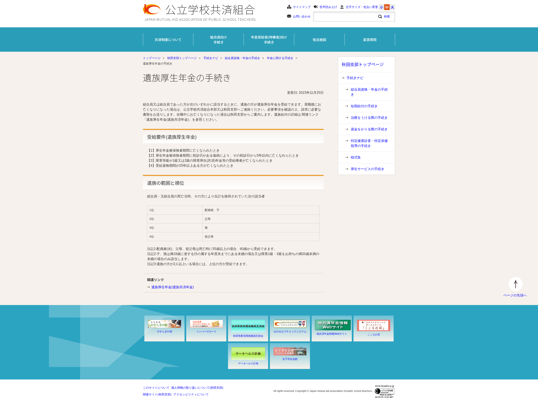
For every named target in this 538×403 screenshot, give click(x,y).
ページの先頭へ (515, 295)
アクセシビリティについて (191, 394)
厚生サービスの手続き (367, 169)
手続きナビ (210, 58)
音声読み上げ (328, 7)
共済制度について (168, 39)
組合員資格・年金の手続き (242, 58)
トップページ (152, 58)
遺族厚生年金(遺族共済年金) (172, 287)
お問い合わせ (302, 16)
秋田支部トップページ (182, 58)
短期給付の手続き (364, 106)
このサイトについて (156, 387)
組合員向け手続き (218, 39)
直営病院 (370, 39)
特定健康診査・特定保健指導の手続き (369, 143)
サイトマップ (302, 7)
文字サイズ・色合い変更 (362, 7)
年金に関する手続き (280, 58)
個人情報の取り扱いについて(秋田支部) (197, 387)
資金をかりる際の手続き (369, 129)
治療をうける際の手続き (369, 117)
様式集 (356, 157)
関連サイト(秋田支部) (157, 394)
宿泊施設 (319, 39)
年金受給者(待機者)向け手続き (269, 39)
